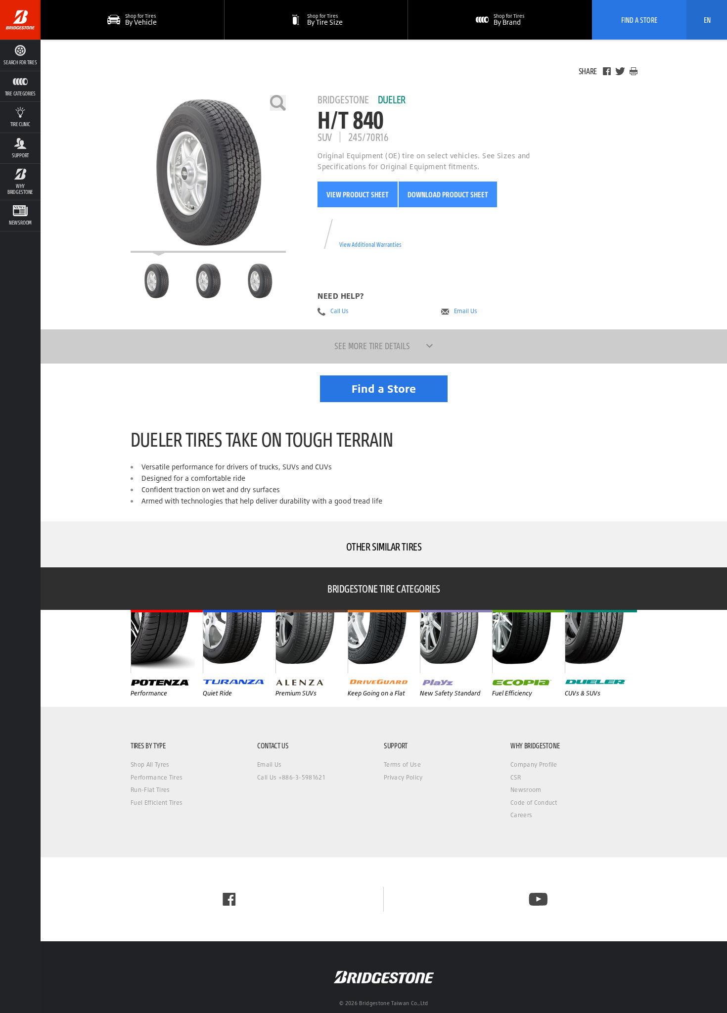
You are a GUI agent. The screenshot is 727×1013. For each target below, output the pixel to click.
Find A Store (639, 20)
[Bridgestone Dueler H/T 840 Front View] (208, 281)
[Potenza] (167, 641)
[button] (20, 86)
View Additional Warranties (370, 244)
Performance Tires (156, 777)
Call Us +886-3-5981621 (291, 777)
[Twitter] (620, 71)
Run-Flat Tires (150, 789)
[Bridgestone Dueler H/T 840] (208, 174)
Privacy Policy (403, 777)
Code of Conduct (533, 802)
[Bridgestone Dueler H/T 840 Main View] (156, 281)
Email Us (465, 311)
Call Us (339, 311)
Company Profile (533, 764)
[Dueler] (601, 641)
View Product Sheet (357, 194)
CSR (515, 777)
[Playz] (456, 641)
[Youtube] (538, 899)
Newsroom (526, 789)
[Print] (633, 71)
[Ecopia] (528, 641)
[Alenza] (311, 641)
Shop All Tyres (150, 764)
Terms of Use (402, 764)
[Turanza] (239, 641)
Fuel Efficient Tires (156, 802)
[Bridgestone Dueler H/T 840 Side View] (260, 281)
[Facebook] (607, 71)
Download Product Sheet (448, 194)
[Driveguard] (384, 641)
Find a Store (384, 388)
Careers (521, 815)
